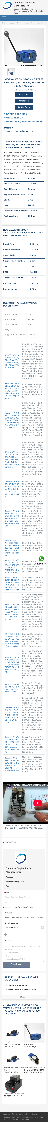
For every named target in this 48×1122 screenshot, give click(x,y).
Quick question (11, 923)
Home (4, 23)
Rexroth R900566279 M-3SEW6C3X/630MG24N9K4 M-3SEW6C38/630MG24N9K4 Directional (12, 715)
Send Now (17, 964)
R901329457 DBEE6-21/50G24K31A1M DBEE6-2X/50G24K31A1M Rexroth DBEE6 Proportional (12, 391)
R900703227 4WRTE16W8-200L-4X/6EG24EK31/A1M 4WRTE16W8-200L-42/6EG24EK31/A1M (12, 664)
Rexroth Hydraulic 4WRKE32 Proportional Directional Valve (12, 688)
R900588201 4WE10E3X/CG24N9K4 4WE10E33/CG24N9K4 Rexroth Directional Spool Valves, (12, 548)
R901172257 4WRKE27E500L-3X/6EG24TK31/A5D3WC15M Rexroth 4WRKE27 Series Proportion (12, 612)
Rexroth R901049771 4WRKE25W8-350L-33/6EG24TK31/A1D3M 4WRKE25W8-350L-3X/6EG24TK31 (12, 420)
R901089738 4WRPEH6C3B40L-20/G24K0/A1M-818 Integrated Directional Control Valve (12, 640)
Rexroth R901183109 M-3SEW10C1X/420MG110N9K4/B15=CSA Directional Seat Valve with (12, 583)
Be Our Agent (24, 107)
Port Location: (11, 216)
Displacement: (10, 289)
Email (7, 893)
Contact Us (16, 1114)
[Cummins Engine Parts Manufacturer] (7, 4)
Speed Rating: (10, 189)
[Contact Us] (41, 561)
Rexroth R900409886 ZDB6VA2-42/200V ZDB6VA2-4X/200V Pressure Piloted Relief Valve (12, 744)
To (6, 903)
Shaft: (7, 200)
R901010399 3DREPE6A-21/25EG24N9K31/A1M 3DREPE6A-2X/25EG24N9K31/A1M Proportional (12, 459)
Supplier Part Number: (15, 194)
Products (11, 23)
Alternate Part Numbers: (16, 211)
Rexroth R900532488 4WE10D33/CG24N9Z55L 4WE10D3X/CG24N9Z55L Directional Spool (12, 489)
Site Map (26, 1114)
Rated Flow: (9, 178)
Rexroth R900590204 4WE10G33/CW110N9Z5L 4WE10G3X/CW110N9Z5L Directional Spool (12, 566)
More (22, 997)
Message (8, 940)
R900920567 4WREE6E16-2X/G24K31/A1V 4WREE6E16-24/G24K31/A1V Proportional (12, 361)
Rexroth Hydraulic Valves (26, 23)
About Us (6, 1114)
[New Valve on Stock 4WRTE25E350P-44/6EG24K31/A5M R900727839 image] (24, 48)
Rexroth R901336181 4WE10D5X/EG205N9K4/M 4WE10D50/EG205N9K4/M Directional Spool (12, 518)
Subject (8, 913)
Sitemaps (34, 1114)
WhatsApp (24, 101)
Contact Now (24, 95)
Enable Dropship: (12, 184)
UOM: (6, 205)
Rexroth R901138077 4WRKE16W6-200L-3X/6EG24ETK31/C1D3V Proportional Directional (12, 764)
